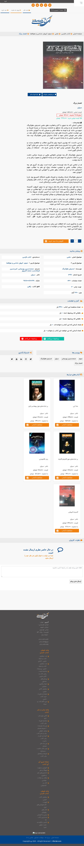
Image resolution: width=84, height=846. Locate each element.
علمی (56, 34)
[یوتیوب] (37, 5)
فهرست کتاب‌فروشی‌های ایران (42, 804)
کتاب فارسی (65, 34)
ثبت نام (26, 10)
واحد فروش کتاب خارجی (44, 651)
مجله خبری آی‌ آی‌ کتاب (43, 763)
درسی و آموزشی (42, 815)
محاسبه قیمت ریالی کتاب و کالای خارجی (43, 673)
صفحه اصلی (77, 34)
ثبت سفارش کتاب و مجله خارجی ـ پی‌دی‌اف (42, 666)
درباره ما (47, 838)
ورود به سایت (15, 10)
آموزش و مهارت (42, 768)
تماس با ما (29, 838)
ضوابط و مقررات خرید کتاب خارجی (42, 696)
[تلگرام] (49, 5)
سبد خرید (4, 10)
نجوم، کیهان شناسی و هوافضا (41, 34)
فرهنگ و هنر (43, 770)
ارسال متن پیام (75, 581)
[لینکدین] (41, 5)
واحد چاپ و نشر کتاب (43, 711)
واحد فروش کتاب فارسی (44, 792)
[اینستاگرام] (45, 5)
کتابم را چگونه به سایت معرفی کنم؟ (42, 824)
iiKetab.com (56, 841)
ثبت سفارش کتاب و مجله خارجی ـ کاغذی (42, 658)
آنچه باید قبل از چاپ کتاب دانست (42, 738)
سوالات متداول (39, 838)
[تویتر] (33, 5)
